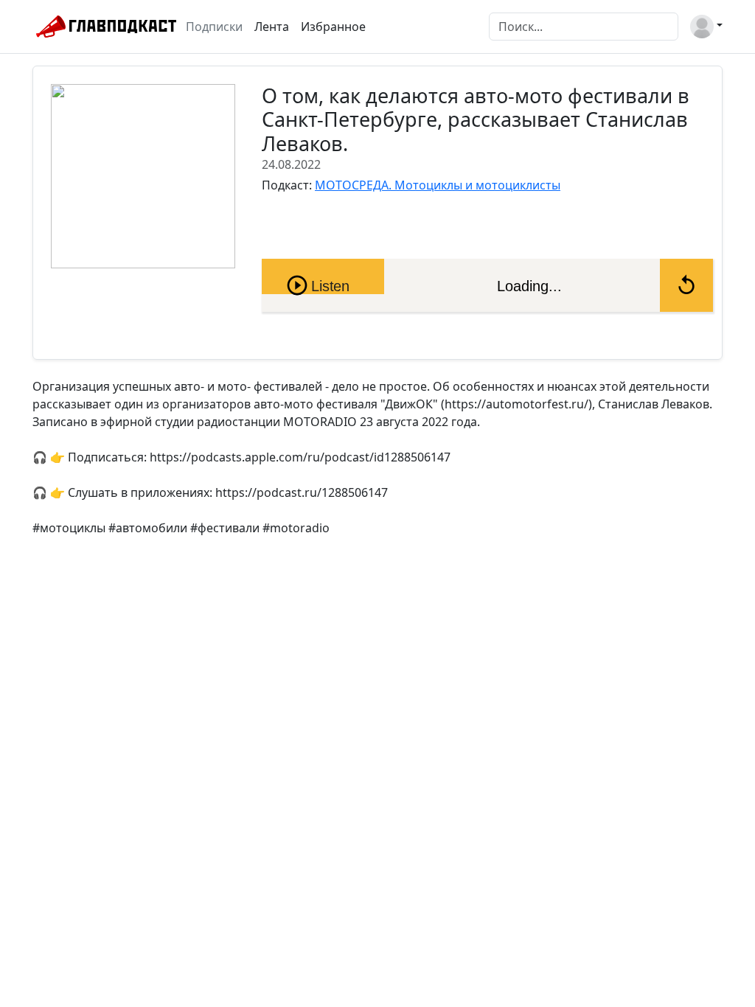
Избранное (333, 26)
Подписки (214, 26)
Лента (271, 26)
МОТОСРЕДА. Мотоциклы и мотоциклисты (437, 185)
